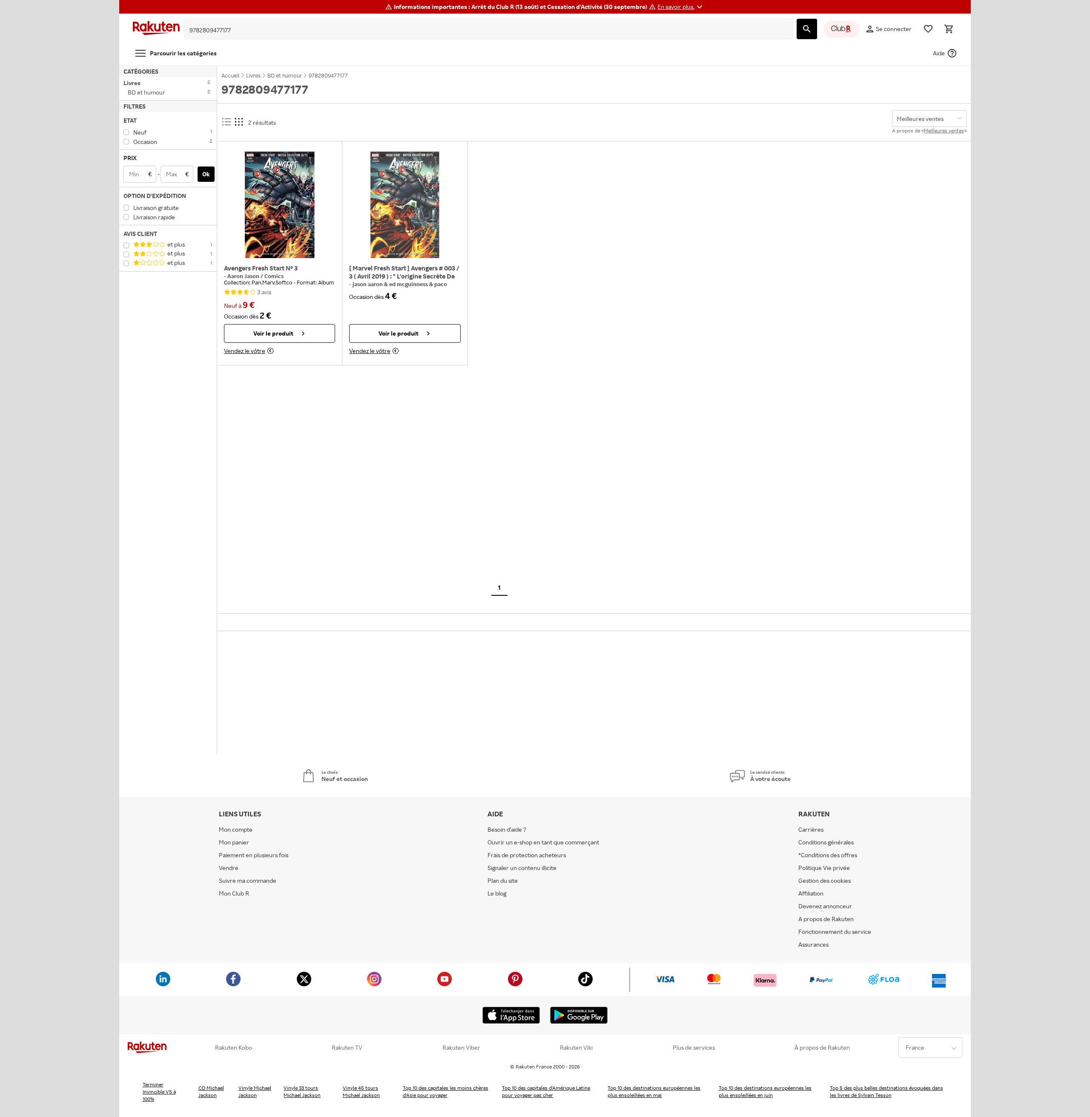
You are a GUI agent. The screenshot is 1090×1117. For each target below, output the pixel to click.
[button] (681, 7)
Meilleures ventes (944, 130)
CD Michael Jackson (211, 1091)
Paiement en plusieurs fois (253, 855)
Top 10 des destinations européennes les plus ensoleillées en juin (765, 1091)
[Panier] (948, 28)
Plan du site (503, 880)
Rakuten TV (347, 1048)
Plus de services (694, 1048)
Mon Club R (234, 893)
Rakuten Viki (576, 1048)
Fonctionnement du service (834, 931)
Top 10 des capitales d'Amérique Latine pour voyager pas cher (546, 1091)
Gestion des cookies (824, 880)
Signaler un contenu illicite (522, 867)
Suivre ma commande (247, 880)
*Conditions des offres (827, 855)
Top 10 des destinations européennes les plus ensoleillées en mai (654, 1091)
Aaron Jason (244, 276)
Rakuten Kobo (233, 1048)
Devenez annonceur (825, 906)
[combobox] (482, 30)
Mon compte (235, 829)
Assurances (813, 944)
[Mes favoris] (928, 28)
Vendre (228, 867)
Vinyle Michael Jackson (254, 1091)
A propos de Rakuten (826, 918)
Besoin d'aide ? (507, 829)
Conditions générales (826, 842)
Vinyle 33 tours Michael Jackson (302, 1091)
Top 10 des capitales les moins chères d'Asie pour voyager (445, 1091)
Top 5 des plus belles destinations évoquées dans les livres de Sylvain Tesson (886, 1091)
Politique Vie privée (824, 867)
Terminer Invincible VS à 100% (159, 1091)
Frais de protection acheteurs (527, 855)
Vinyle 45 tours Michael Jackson (361, 1091)
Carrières (810, 829)
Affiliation (810, 893)
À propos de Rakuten (822, 1048)
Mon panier (234, 842)
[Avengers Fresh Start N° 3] (279, 205)
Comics (274, 276)
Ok (206, 174)
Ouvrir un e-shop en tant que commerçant (543, 842)
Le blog (497, 893)
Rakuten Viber (461, 1048)
